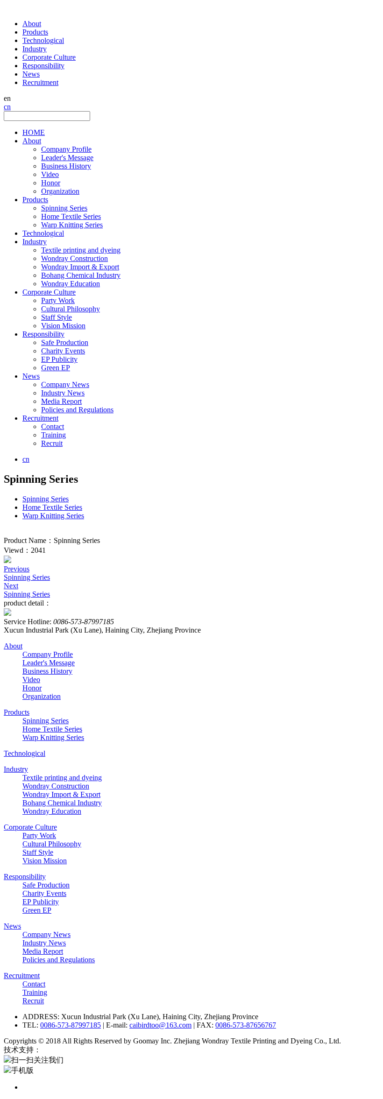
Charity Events (63, 351)
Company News (65, 384)
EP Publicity (59, 359)
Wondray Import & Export (80, 267)
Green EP (55, 368)
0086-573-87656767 (245, 1025)
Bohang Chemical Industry (81, 275)
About (31, 24)
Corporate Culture (49, 57)
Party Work (58, 300)
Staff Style (56, 317)
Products (35, 32)
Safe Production (64, 342)
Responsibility (43, 66)
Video (50, 174)
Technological (43, 40)
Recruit (52, 443)
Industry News (63, 393)
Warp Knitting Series (72, 225)
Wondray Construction (74, 258)
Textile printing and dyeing (81, 250)
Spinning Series (64, 208)
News (31, 74)
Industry (34, 49)
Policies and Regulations (77, 410)
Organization (60, 191)
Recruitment (40, 82)
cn (7, 107)
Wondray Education (70, 284)
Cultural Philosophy (70, 309)
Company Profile (66, 149)
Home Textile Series (71, 216)
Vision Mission (63, 326)
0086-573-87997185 (70, 1025)
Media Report (61, 401)
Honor (50, 183)
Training (53, 435)
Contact (52, 426)
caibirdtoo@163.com (160, 1025)
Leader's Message (67, 158)
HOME (33, 132)
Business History (66, 166)
